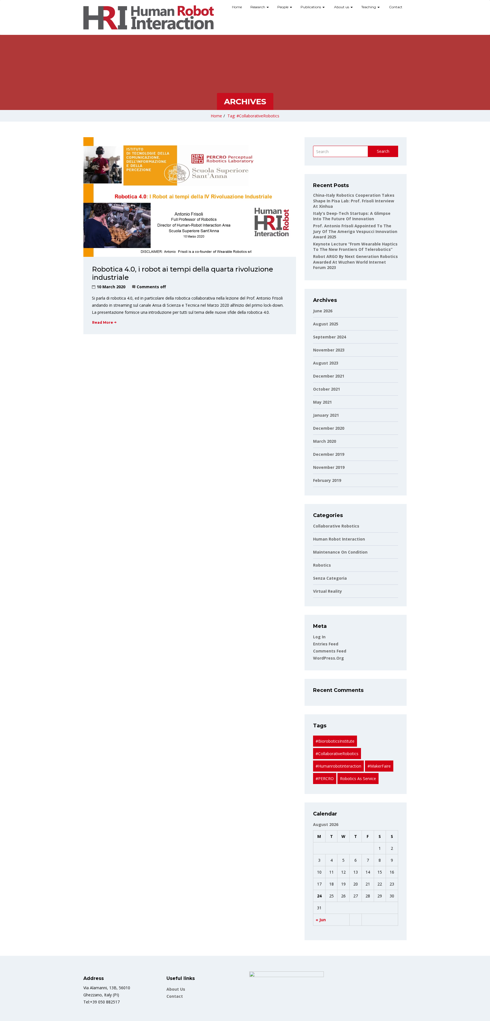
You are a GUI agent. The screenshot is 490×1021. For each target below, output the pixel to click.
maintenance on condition (340, 552)
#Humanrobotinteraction (338, 766)
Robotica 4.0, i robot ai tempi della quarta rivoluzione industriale (182, 273)
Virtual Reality (327, 591)
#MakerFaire (379, 766)
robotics (322, 565)
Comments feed (329, 651)
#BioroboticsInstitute (335, 741)
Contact (395, 7)
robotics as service (358, 778)
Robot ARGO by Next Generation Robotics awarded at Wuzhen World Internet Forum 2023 (355, 262)
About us (341, 7)
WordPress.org (328, 658)
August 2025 (325, 324)
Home (237, 7)
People (283, 7)
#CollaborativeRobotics (337, 753)
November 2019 (329, 467)
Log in (319, 636)
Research (258, 7)
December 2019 (328, 454)
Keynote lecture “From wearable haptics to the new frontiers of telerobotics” (355, 246)
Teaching (369, 7)
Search (383, 151)
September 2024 (329, 337)
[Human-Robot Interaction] (148, 17)
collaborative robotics (336, 526)
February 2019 (327, 480)
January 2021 (326, 415)
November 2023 (329, 350)
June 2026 (322, 310)
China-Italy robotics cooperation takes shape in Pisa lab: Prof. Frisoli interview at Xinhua (353, 200)
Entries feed (325, 644)
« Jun (321, 919)
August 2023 (325, 363)
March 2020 (324, 441)
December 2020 (328, 428)
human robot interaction (339, 539)
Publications (311, 7)
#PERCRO (325, 778)
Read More (102, 322)
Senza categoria (330, 578)
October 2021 (326, 389)
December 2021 (328, 376)
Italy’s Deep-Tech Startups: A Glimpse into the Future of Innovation (351, 216)
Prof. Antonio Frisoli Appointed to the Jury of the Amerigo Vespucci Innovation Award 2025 (355, 231)
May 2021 (322, 402)
